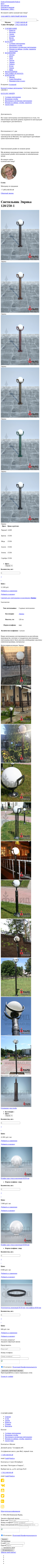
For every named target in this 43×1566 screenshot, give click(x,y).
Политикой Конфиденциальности (25, 1367)
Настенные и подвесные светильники (18, 101)
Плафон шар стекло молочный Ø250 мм (15, 1178)
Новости (8, 1422)
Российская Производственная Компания (7, 7)
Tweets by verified (7, 1376)
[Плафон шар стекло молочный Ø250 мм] (16, 1176)
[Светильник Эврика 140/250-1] (16, 918)
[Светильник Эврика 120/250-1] (16, 684)
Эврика (21, 614)
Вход (2, 3)
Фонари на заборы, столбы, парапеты (18, 103)
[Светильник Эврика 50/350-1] (16, 801)
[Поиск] (38, 20)
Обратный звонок (7, 193)
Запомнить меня (9, 1548)
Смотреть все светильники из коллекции (18, 598)
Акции (7, 1420)
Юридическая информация (10, 1511)
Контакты (8, 1426)
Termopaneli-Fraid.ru (13, 2)
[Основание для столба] (16, 1106)
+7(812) (21, 25)
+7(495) (21, 22)
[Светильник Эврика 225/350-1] (16, 762)
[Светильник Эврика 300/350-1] (16, 996)
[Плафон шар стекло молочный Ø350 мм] (16, 1243)
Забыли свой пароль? (8, 1552)
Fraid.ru (3, 2)
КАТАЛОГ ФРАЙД (8, 93)
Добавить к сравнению (9, 591)
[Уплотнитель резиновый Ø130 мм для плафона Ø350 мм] (16, 1306)
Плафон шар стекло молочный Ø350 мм (15, 1245)
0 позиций (12, 84)
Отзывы (8, 1424)
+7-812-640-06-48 (7, 1472)
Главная (8, 1417)
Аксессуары (9, 104)
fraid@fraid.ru (10, 1458)
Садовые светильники (13, 97)
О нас (7, 1418)
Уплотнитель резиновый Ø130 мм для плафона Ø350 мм (21, 1308)
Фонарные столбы (11, 99)
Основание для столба (9, 1108)
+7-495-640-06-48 (7, 1455)
